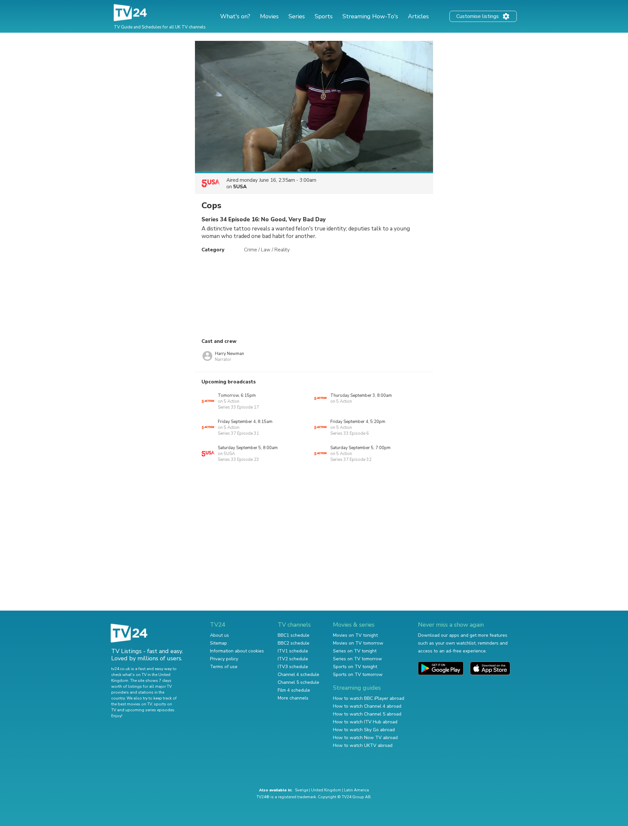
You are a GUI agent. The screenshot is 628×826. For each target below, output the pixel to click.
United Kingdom (326, 790)
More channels (293, 698)
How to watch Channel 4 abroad (367, 706)
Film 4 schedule (294, 690)
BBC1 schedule (293, 635)
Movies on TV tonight (355, 635)
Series (296, 16)
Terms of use (223, 667)
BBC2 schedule (293, 643)
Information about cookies (237, 651)
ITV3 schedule (293, 667)
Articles (418, 16)
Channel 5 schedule (298, 682)
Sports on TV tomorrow (358, 674)
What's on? (235, 16)
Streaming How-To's (370, 16)
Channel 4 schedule (298, 674)
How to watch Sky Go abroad (364, 730)
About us (219, 635)
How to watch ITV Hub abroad (365, 722)
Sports (324, 16)
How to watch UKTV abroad (362, 745)
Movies (269, 16)
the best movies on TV (131, 704)
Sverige (301, 790)
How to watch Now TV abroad (365, 737)
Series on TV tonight (354, 651)
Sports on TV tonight (355, 667)
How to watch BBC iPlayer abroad (368, 698)
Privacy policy (224, 659)
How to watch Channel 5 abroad (367, 714)
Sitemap (218, 643)
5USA (240, 186)
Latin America (356, 790)
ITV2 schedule (293, 659)
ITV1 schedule (293, 651)
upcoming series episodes (149, 710)
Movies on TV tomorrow (358, 643)
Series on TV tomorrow (357, 659)
